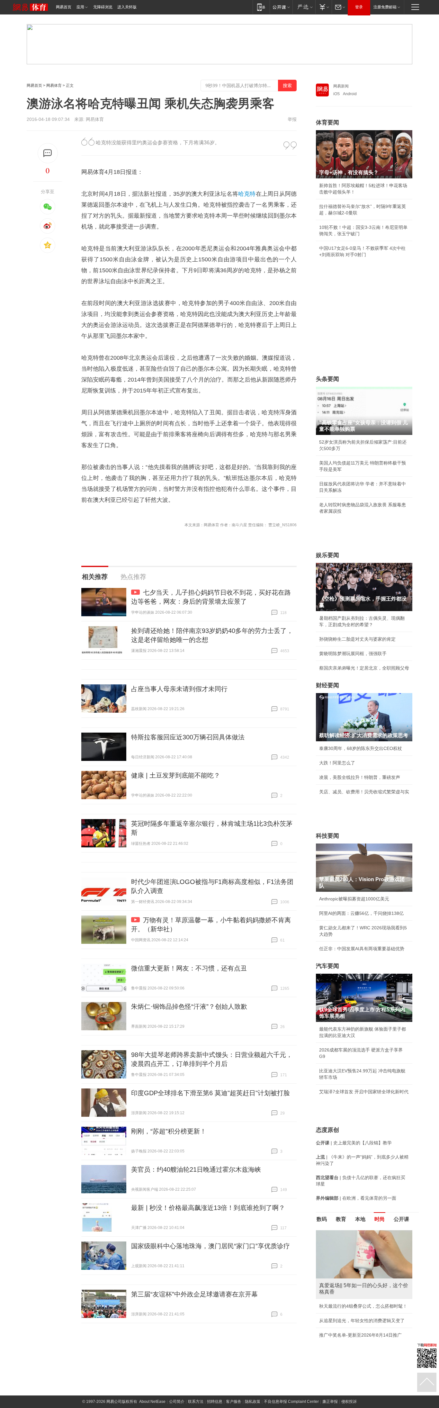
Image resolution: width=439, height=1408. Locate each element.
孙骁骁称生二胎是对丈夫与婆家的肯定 (357, 639)
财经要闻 (327, 685)
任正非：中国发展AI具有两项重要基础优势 (361, 948)
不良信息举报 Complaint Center (291, 1401)
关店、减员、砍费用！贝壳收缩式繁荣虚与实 (364, 791)
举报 (292, 119)
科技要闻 (327, 836)
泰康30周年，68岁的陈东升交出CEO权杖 (360, 748)
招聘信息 (214, 1401)
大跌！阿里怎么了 (337, 762)
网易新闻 (341, 86)
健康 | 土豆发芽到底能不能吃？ (175, 775)
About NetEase (152, 1401)
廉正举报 (330, 1401)
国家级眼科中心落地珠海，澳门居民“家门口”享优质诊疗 (210, 1246)
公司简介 (176, 1401)
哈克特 (247, 194)
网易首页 (63, 7)
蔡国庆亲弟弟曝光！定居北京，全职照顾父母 (364, 668)
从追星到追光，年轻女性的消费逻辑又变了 (362, 1320)
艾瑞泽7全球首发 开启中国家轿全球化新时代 (363, 1091)
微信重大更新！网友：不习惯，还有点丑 (189, 968)
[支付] (323, 7)
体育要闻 (327, 122)
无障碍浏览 (102, 7)
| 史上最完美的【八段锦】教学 (354, 1142)
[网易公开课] (281, 7)
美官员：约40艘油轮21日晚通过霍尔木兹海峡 (196, 1169)
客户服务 (233, 1401)
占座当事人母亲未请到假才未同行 (179, 688)
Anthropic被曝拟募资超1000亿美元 (354, 898)
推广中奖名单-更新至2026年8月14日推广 (360, 1335)
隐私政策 (252, 1401)
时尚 (379, 1219)
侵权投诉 (349, 1401)
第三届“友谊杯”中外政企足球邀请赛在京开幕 (194, 1294)
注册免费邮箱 (385, 7)
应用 (80, 7)
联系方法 (195, 1401)
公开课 (401, 1219)
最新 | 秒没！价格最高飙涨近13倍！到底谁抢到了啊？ (208, 1207)
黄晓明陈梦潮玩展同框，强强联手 (353, 653)
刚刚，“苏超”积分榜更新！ (168, 1131)
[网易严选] (303, 7)
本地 (360, 1219)
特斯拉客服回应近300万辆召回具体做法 (188, 737)
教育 (341, 1219)
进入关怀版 (127, 7)
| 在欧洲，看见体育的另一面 (356, 1198)
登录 (359, 7)
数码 (322, 1219)
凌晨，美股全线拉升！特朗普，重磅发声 (359, 777)
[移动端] (261, 7)
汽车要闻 (327, 966)
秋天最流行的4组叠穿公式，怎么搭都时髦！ (363, 1306)
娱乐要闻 (327, 555)
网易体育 (54, 85)
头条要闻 (327, 379)
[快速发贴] (48, 153)
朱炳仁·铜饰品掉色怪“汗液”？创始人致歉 (189, 1006)
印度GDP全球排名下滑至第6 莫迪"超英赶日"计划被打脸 (210, 1093)
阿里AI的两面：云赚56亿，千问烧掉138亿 (361, 913)
